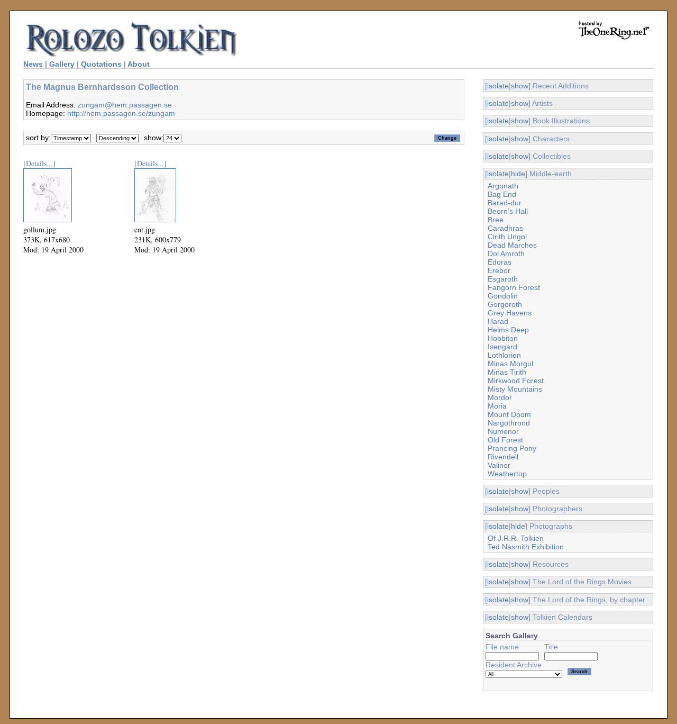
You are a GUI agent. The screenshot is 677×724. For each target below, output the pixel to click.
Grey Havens (510, 313)
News (33, 64)
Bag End (502, 194)
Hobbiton (503, 338)
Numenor (503, 431)
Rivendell (503, 457)
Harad (498, 321)
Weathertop (507, 473)
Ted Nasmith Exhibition (526, 546)
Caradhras (505, 228)
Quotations (101, 64)
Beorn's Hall (508, 211)
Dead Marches (512, 245)
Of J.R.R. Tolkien (516, 538)
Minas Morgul (510, 363)
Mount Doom (509, 414)
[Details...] (39, 163)
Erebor (499, 270)
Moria (497, 406)
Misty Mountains (515, 389)
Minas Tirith (507, 372)
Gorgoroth (505, 304)
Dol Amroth (506, 253)
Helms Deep (508, 329)
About (138, 64)
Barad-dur (505, 202)
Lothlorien (504, 355)
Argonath (503, 186)
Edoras (499, 262)
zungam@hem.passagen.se (125, 105)
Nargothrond (509, 423)
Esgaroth (503, 279)
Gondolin (503, 296)
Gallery (62, 64)
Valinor (499, 465)
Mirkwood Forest (516, 380)
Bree (496, 219)
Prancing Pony (512, 448)
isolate (498, 86)
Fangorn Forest (514, 287)
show (519, 86)
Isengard (502, 346)
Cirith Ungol (507, 236)
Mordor (500, 397)
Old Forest (505, 440)
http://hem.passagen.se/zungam (121, 113)
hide (518, 173)
